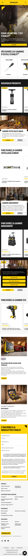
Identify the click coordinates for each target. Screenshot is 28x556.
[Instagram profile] (2, 541)
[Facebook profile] (5, 541)
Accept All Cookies (14, 284)
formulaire (22, 472)
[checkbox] (2, 455)
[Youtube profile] (8, 541)
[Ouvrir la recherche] (25, 2)
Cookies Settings (14, 277)
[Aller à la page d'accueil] (14, 2)
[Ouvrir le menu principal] (2, 2)
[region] (14, 68)
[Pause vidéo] (26, 8)
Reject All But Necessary (14, 281)
